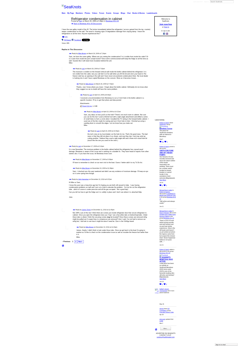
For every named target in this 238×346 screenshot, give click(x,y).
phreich (166, 289)
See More (163, 180)
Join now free (198, 2)
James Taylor (86, 210)
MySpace (67, 40)
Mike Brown (82, 53)
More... (166, 328)
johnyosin (162, 319)
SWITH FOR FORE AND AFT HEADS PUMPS (167, 153)
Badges (148, 343)
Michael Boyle (164, 190)
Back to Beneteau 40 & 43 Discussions (88, 24)
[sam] (66, 24)
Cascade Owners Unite (167, 312)
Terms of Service (171, 343)
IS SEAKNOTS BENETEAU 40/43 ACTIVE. (166, 259)
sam (80, 21)
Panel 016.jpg (87, 106)
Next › (80, 242)
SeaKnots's (163, 124)
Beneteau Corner (166, 129)
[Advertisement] (165, 75)
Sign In (206, 2)
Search (236, 1)
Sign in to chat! (221, 344)
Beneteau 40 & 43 (112, 21)
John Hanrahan (83, 179)
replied (170, 190)
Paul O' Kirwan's (164, 212)
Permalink (70, 53)
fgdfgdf (162, 289)
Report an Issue (158, 343)
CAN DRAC (79, 343)
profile (161, 321)
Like (66, 37)
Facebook (77, 40)
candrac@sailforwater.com (166, 337)
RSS (63, 246)
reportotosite (163, 290)
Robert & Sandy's (165, 192)
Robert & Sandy (164, 122)
